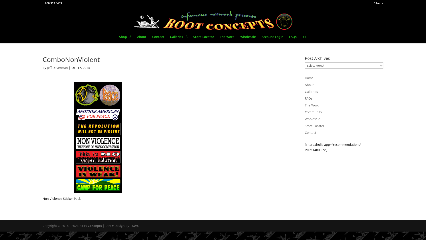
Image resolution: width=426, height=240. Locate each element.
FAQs (293, 37)
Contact (158, 37)
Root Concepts (90, 226)
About (141, 37)
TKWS (134, 226)
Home (309, 78)
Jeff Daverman (57, 68)
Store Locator (203, 37)
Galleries (176, 37)
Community (313, 112)
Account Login (272, 37)
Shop (123, 37)
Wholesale (248, 37)
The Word (227, 37)
